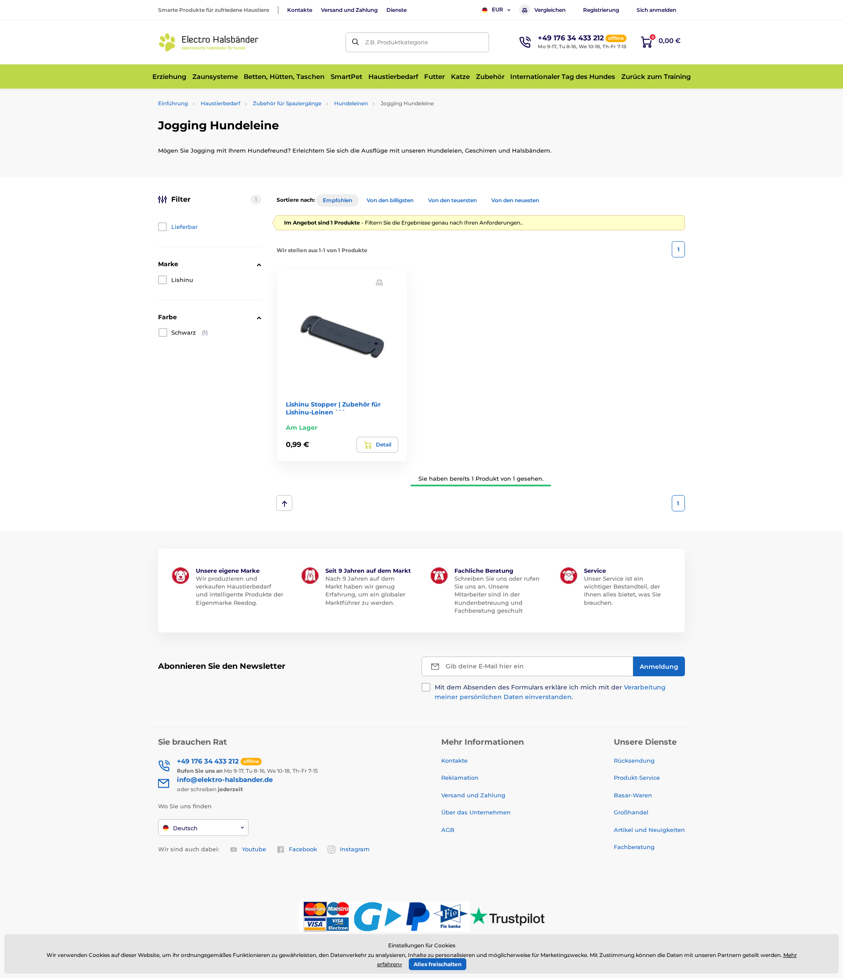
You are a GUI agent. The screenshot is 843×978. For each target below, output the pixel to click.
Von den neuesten (515, 200)
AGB (447, 829)
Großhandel (631, 812)
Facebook (303, 849)
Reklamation (460, 777)
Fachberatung (634, 846)
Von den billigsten (390, 200)
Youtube (254, 849)
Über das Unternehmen (476, 812)
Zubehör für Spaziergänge (287, 103)
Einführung (173, 103)
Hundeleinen (351, 103)
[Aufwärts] (284, 503)
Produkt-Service (637, 777)
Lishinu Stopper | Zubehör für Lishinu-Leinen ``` (333, 408)
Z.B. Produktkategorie (396, 42)
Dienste (396, 10)
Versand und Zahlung (349, 10)
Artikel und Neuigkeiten (649, 829)
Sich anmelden (656, 10)
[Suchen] (355, 42)
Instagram (355, 849)
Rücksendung (634, 760)
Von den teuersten (452, 200)
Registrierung (601, 10)
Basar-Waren (633, 795)
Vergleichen (550, 10)
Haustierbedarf (220, 103)
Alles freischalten (437, 964)
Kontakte (299, 10)
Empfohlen (337, 200)
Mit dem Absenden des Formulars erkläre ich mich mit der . (550, 692)
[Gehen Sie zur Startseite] (208, 42)
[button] (379, 282)
